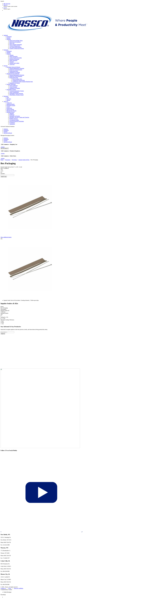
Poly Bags (14, 159)
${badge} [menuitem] (8, 592)
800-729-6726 (7, 3)
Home (2, 159)
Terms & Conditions (18, 588)
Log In (5, 7)
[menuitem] (72, 597)
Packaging (7, 159)
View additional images (6, 237)
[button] (2, 147)
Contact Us (3, 588)
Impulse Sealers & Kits (24, 159)
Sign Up (5, 5)
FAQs (9, 588)
